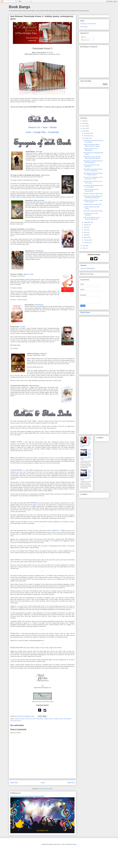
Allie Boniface (39, 251)
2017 (84, 126)
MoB (42, 686)
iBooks (53, 127)
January (86, 242)
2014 (84, 245)
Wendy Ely (43, 353)
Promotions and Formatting (88, 23)
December (87, 133)
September (87, 222)
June (85, 230)
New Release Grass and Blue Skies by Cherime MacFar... (92, 157)
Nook (45, 127)
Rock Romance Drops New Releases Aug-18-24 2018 (27, 796)
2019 (84, 121)
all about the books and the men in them (25, 718)
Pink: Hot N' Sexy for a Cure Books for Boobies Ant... (92, 218)
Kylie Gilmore (39, 304)
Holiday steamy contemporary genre (53, 718)
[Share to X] (42, 716)
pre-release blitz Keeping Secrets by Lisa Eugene (93, 186)
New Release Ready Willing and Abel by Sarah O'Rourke (93, 196)
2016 (84, 128)
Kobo (28, 132)
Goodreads (53, 132)
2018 (84, 123)
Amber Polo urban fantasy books (93, 211)
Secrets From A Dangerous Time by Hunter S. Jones (93, 178)
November (87, 135)
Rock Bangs (83, 26)
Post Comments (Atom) (46, 788)
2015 (84, 131)
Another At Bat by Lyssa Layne (92, 204)
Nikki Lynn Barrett (39, 200)
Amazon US (34, 127)
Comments (86, 40)
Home (43, 782)
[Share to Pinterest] (46, 716)
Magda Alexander (34, 385)
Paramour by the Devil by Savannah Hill (91, 190)
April (85, 235)
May (85, 232)
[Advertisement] (94, 345)
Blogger (74, 844)
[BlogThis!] (40, 716)
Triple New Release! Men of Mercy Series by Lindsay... (92, 145)
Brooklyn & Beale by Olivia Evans (93, 193)
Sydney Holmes (45, 175)
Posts (84, 37)
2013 (84, 248)
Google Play (40, 132)
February (87, 240)
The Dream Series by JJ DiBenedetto (91, 149)
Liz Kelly (22, 326)
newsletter (30, 521)
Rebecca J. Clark (28, 274)
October (86, 138)
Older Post (71, 782)
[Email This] (39, 716)
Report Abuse (85, 312)
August (86, 225)
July (85, 227)
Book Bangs (19, 7)
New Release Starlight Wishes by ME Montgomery (93, 161)
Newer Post (14, 782)
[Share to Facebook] (44, 716)
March (86, 237)
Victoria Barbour (30, 229)
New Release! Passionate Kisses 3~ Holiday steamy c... (93, 173)
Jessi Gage (39, 151)
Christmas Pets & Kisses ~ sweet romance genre (93, 201)
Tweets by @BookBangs (87, 268)
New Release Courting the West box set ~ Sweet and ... (93, 169)
